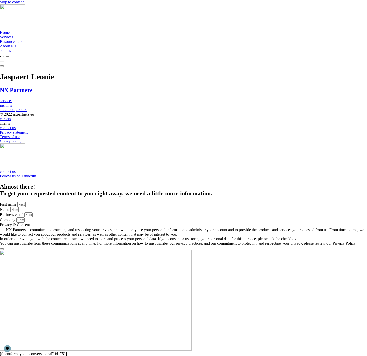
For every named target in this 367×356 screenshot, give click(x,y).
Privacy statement (14, 132)
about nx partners (13, 110)
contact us (8, 128)
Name (5, 209)
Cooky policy (10, 141)
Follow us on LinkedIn (18, 176)
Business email (12, 215)
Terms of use (10, 137)
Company (8, 220)
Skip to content (12, 2)
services (6, 101)
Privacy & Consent (15, 225)
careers (5, 119)
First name (8, 204)
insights (6, 105)
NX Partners (16, 90)
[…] (2, 61)
